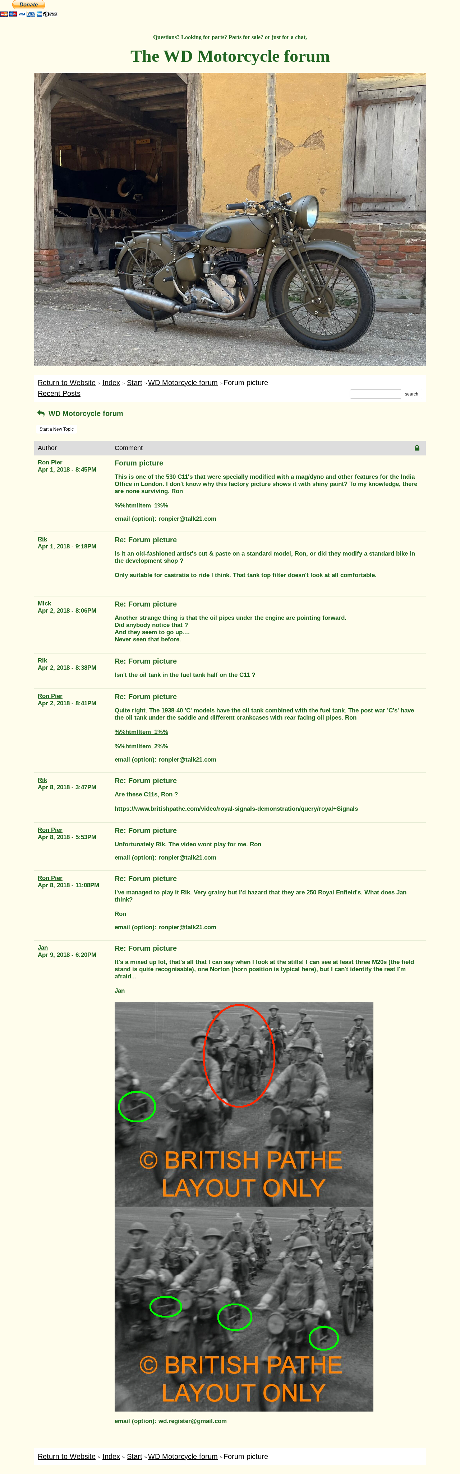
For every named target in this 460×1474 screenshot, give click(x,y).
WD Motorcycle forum (183, 383)
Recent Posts (59, 393)
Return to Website (67, 383)
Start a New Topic (57, 429)
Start (134, 383)
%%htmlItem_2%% (141, 746)
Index (111, 383)
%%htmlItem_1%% (141, 505)
